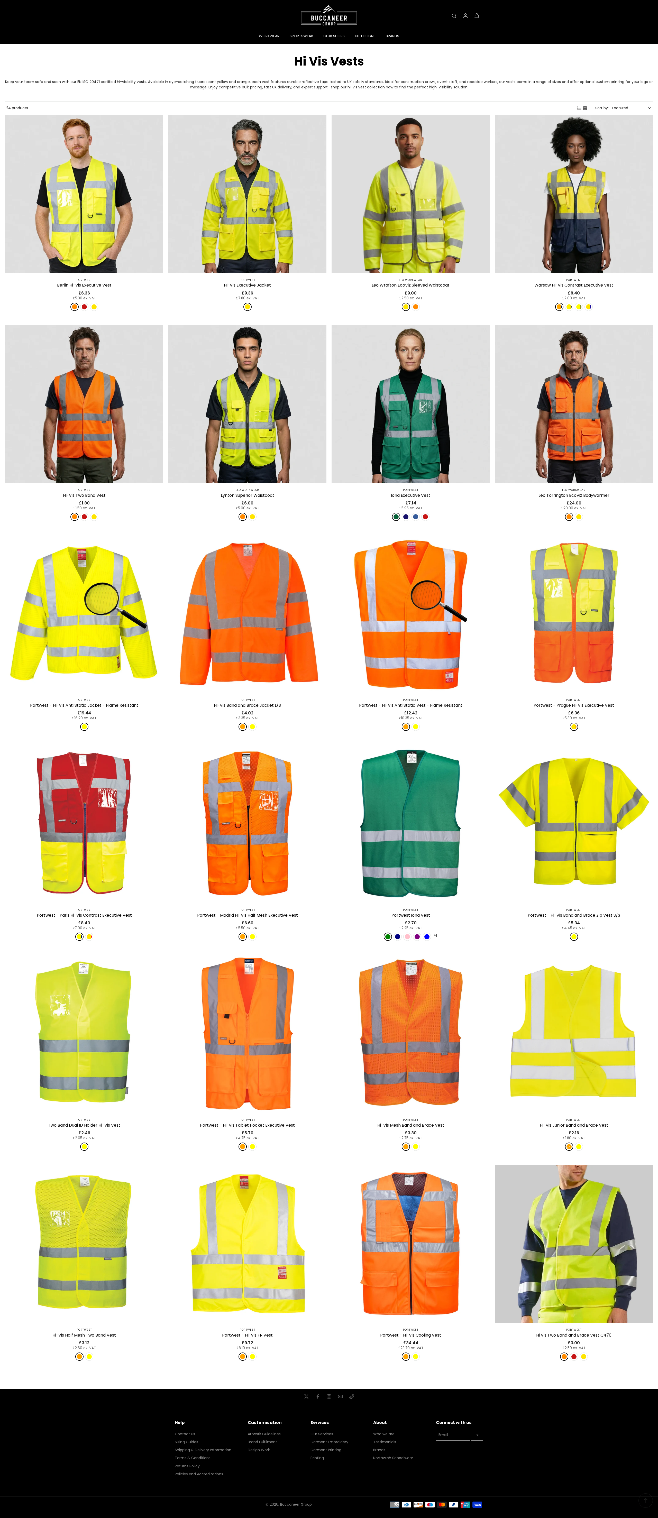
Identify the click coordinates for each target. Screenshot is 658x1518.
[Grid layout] (585, 108)
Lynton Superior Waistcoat (247, 495)
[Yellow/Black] (569, 306)
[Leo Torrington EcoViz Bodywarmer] (574, 404)
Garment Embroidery (329, 1442)
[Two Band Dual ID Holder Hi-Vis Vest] (84, 1034)
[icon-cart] (476, 15)
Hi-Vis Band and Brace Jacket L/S (247, 705)
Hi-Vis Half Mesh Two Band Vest (84, 1335)
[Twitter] (306, 1396)
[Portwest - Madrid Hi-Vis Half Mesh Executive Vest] (247, 824)
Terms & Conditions (193, 1458)
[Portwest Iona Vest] (411, 824)
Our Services (321, 1434)
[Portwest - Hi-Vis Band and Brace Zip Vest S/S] (574, 824)
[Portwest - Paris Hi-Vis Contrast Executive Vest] (84, 824)
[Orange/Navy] (559, 306)
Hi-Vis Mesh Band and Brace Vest (410, 1125)
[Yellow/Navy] (578, 306)
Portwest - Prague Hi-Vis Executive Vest (574, 705)
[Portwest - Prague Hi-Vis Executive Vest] (574, 614)
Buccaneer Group (296, 1504)
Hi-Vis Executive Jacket (247, 285)
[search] (454, 15)
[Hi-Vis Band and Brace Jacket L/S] (247, 614)
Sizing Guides (186, 1442)
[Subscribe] (477, 1435)
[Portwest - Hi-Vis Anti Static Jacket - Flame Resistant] (84, 614)
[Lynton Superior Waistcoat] (247, 404)
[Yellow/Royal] (588, 306)
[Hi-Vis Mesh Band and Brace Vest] (411, 1034)
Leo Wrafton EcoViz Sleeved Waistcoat (411, 285)
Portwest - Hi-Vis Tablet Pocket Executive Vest (247, 1125)
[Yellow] (94, 306)
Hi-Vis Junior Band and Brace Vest (574, 1125)
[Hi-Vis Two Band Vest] (84, 404)
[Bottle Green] (396, 516)
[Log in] (465, 15)
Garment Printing (325, 1450)
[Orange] (74, 306)
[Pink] (407, 936)
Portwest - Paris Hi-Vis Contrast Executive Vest (84, 915)
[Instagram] (329, 1396)
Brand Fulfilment (262, 1442)
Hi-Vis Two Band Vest (84, 495)
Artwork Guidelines (264, 1434)
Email (443, 1434)
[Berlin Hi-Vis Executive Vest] (84, 194)
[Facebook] (317, 1396)
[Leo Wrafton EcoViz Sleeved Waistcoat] (411, 194)
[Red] (425, 516)
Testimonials (384, 1442)
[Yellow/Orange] (574, 726)
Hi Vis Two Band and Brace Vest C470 (573, 1335)
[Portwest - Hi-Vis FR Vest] (247, 1244)
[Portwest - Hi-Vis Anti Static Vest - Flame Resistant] (411, 614)
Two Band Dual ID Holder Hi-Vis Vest (84, 1125)
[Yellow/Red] (89, 936)
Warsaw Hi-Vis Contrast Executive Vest (573, 285)
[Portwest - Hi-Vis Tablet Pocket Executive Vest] (247, 1034)
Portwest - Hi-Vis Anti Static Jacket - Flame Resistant (84, 705)
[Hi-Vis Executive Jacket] (247, 194)
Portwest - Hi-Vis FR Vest (247, 1335)
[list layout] (579, 108)
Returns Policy (187, 1466)
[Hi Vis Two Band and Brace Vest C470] (574, 1244)
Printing (317, 1458)
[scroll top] (645, 1500)
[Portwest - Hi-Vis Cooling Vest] (411, 1244)
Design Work (259, 1450)
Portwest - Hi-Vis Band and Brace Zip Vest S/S (574, 915)
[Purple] (417, 936)
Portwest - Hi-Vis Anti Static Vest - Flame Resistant (410, 705)
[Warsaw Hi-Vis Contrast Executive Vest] (574, 194)
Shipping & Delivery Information (203, 1450)
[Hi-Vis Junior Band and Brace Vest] (574, 1034)
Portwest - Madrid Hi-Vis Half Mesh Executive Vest (247, 915)
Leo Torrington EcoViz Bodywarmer (573, 495)
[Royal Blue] (415, 516)
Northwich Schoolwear (393, 1458)
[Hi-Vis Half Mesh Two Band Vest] (84, 1244)
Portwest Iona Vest (410, 915)
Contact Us (185, 1434)
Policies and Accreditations (199, 1474)
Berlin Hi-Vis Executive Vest (84, 285)
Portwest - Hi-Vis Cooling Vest (410, 1335)
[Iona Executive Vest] (411, 404)
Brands (379, 1450)
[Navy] (405, 516)
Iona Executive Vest (410, 495)
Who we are (384, 1434)
